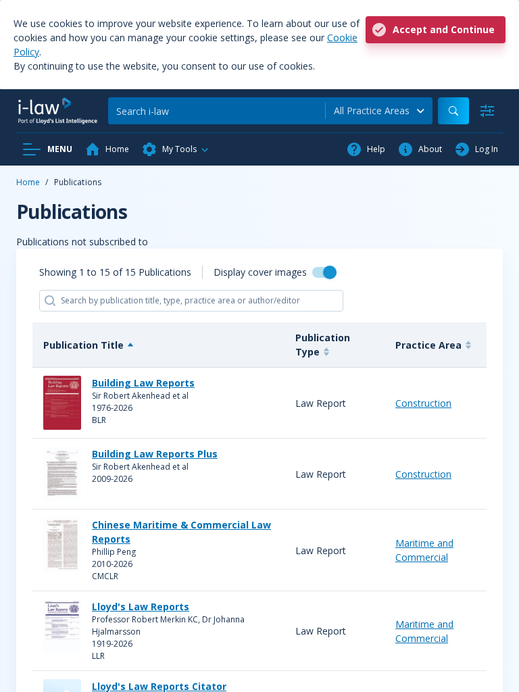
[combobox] (379, 110)
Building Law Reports (143, 382)
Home (28, 182)
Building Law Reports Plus (155, 453)
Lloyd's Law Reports (140, 606)
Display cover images (260, 272)
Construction (423, 403)
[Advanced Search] (487, 110)
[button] (176, 149)
